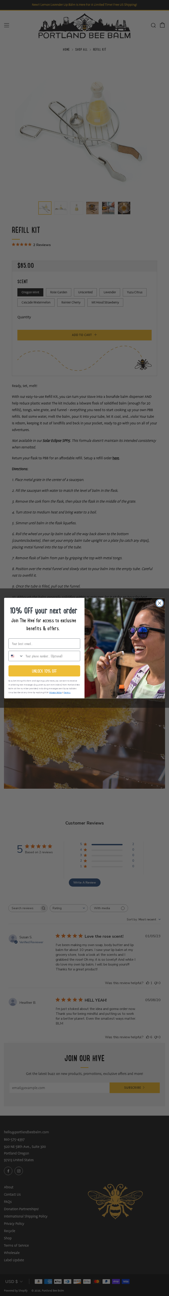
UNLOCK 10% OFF (44, 671)
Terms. (67, 692)
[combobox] (16, 656)
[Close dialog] (159, 603)
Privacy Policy (55, 692)
